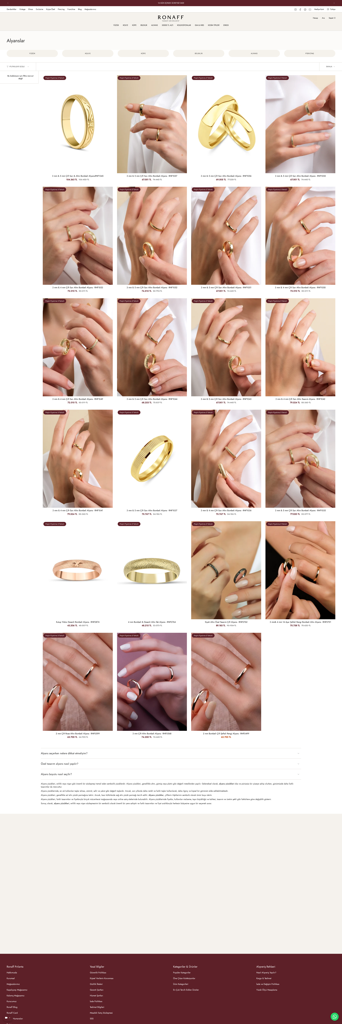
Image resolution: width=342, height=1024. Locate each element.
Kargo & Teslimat (263, 978)
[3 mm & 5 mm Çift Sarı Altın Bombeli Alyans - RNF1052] (152, 236)
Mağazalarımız (90, 9)
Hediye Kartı (319, 9)
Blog (80, 9)
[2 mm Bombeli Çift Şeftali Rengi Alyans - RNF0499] (226, 682)
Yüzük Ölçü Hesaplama (266, 989)
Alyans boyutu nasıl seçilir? (56, 774)
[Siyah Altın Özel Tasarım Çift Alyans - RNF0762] (226, 570)
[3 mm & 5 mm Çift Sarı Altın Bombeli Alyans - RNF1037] (152, 459)
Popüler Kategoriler (182, 972)
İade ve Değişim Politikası (267, 984)
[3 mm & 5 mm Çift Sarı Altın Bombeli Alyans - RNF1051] (226, 236)
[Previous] (8, 3)
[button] (116, 25)
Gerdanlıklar (11, 9)
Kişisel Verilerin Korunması (101, 978)
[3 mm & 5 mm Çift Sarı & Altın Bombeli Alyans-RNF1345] (78, 124)
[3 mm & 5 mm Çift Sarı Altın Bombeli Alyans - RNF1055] (300, 124)
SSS (92, 1018)
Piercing (61, 9)
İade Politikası (96, 1001)
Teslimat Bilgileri (97, 1007)
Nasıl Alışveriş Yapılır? (266, 972)
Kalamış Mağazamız (15, 995)
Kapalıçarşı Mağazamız (17, 989)
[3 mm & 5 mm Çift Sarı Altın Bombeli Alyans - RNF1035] (300, 459)
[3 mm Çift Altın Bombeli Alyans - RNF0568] (152, 682)
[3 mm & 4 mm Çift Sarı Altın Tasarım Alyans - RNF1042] (300, 347)
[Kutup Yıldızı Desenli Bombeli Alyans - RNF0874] (78, 570)
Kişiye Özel (50, 9)
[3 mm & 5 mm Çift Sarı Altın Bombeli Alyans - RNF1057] (152, 124)
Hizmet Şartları (96, 995)
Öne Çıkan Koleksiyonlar (184, 978)
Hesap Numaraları (15, 1018)
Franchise (71, 9)
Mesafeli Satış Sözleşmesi (101, 1012)
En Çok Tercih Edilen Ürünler (186, 989)
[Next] (334, 3)
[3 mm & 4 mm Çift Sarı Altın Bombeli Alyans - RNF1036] (226, 459)
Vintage (22, 9)
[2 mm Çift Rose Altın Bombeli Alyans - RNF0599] (78, 682)
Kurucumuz (11, 1001)
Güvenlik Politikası (98, 972)
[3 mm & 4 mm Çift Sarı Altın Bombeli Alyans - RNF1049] (78, 347)
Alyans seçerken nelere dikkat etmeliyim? (64, 753)
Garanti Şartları (96, 989)
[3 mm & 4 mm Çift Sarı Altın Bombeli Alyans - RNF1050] (300, 236)
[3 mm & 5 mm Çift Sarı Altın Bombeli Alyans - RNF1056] (226, 124)
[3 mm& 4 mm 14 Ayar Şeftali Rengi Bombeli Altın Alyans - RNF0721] (300, 570)
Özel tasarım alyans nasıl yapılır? (59, 764)
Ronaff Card (12, 1012)
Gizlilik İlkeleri (96, 984)
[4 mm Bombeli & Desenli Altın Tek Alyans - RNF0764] (152, 570)
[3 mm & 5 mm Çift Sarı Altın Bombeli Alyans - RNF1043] (226, 347)
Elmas (30, 9)
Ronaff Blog (12, 1007)
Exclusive (39, 9)
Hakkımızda (12, 972)
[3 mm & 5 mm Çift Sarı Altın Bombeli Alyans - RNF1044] (152, 347)
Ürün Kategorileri (180, 984)
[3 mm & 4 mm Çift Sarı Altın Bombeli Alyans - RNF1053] (78, 236)
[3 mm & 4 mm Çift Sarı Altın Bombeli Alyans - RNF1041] (78, 459)
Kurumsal (11, 978)
